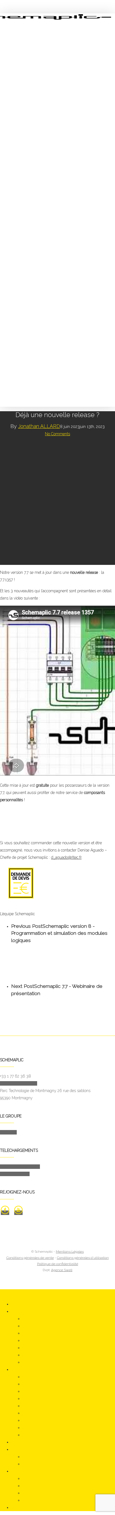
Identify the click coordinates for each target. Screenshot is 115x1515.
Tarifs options (33, 1362)
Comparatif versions (39, 1355)
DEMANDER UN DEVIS (20, 1293)
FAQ (26, 1478)
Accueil (17, 1304)
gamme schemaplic (28, 1311)
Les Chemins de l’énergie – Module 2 (54, 1398)
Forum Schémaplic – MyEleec (48, 1500)
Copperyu (8, 1132)
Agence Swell (61, 1270)
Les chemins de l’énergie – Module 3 (53, 1406)
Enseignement (23, 1369)
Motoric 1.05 (32, 1376)
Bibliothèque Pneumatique (45, 1333)
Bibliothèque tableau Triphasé (47, 1347)
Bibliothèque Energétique (43, 1326)
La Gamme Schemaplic (42, 1456)
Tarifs (27, 1435)
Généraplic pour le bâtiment (46, 1391)
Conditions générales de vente (30, 1258)
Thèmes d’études (15, 1174)
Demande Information (18, 1083)
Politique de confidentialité (57, 1264)
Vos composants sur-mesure (47, 1485)
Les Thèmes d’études (40, 1464)
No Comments (57, 434)
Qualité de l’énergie (38, 1420)
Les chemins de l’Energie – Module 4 (54, 1413)
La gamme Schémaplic (20, 1166)
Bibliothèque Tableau (40, 1340)
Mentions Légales (70, 1252)
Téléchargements (26, 1449)
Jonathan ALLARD (39, 426)
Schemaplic (32, 1318)
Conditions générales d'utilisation (83, 1258)
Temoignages (33, 1493)
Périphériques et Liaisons (43, 1427)
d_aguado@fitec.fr (66, 857)
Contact (17, 1507)
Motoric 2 (30, 1384)
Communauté (23, 1471)
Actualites (19, 1442)
